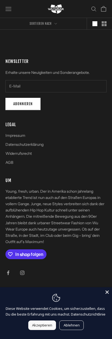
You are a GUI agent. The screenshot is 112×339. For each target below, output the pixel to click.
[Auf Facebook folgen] (8, 273)
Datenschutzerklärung (24, 144)
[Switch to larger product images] (94, 23)
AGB (9, 162)
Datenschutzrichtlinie (88, 314)
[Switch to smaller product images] (104, 23)
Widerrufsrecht (18, 153)
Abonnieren (23, 104)
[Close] (107, 292)
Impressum (15, 135)
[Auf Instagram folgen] (22, 273)
